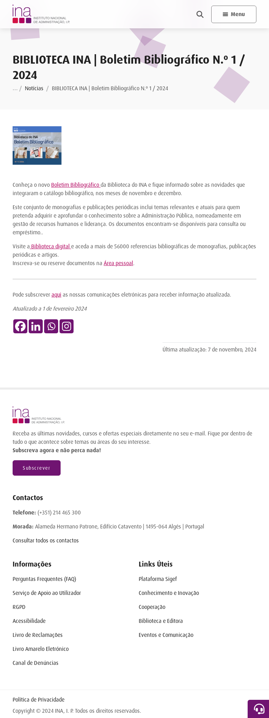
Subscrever (36, 468)
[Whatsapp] (51, 326)
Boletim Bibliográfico (76, 185)
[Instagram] (67, 326)
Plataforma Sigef (158, 579)
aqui (56, 294)
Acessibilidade (29, 621)
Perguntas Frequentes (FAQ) (44, 579)
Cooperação (152, 607)
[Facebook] (20, 326)
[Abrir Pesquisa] (200, 14)
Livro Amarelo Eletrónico (41, 649)
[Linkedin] (36, 326)
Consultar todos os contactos (46, 540)
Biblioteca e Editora (161, 621)
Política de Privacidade (38, 699)
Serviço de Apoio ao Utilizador (47, 593)
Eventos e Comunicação (166, 635)
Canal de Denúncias (35, 663)
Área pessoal (118, 263)
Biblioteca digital (50, 246)
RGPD (19, 607)
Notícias (34, 88)
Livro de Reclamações (38, 635)
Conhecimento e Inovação (169, 593)
